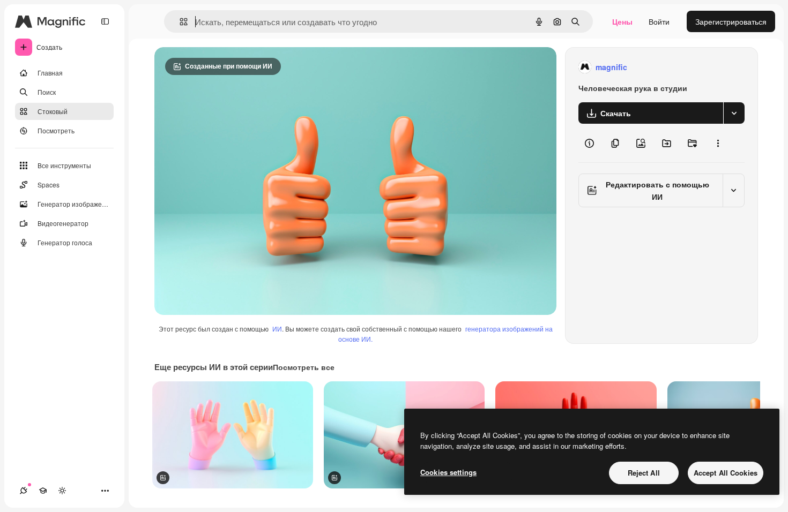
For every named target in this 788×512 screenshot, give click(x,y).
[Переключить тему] (62, 490)
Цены (622, 21)
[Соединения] (23, 490)
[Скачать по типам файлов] (734, 113)
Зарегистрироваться (731, 21)
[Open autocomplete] (179, 22)
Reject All (644, 473)
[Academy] (42, 490)
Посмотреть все (303, 367)
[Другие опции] (717, 143)
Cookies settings (448, 472)
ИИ (277, 328)
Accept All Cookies (725, 473)
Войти (659, 21)
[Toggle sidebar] (105, 21)
